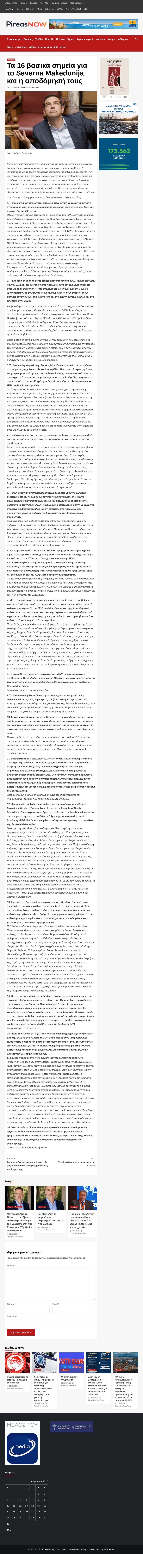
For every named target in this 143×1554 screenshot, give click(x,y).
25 (14, 1518)
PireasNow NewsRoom (30, 87)
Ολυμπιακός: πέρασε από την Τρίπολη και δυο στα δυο (17, 1380)
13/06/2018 (14, 87)
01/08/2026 (13, 1234)
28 (32, 1518)
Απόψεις (10, 9)
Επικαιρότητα (11, 3)
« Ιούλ (8, 1530)
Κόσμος (20, 9)
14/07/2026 (44, 1227)
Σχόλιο (11, 1266)
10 (8, 1506)
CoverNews (94, 1549)
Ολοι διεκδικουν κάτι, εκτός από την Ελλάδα (76, 1162)
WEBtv (60, 9)
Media (39, 9)
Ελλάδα (33, 3)
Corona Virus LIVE (73, 9)
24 (8, 1518)
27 (26, 1518)
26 (20, 1518)
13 (26, 1506)
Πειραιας (92, 1370)
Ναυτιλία (44, 3)
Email (55, 1304)
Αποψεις (11, 59)
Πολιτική (55, 3)
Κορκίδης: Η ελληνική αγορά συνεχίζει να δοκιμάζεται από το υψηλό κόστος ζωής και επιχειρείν (82, 1221)
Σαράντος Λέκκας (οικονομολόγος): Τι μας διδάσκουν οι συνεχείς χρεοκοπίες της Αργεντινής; (27, 1163)
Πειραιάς (24, 3)
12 (20, 1506)
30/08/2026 (13, 1386)
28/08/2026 (40, 1403)
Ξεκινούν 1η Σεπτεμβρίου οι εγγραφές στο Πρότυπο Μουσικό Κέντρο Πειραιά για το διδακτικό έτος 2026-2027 (97, 1386)
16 (44, 1506)
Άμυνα (64, 3)
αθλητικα (11, 1370)
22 (38, 1512)
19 (20, 1512)
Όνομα (11, 1304)
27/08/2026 (121, 1403)
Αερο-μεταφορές (77, 3)
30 (44, 1518)
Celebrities (49, 9)
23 (44, 1512)
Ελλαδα (37, 1370)
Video (86, 9)
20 (26, 1512)
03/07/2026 (76, 1231)
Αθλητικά (30, 9)
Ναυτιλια (119, 1370)
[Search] (136, 38)
